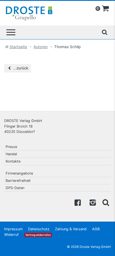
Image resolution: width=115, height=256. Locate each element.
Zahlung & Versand (71, 229)
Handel (11, 154)
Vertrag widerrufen (38, 234)
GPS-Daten (15, 188)
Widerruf (11, 234)
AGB (96, 229)
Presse (11, 147)
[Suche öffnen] (104, 32)
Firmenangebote (19, 173)
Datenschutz (38, 229)
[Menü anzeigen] (11, 32)
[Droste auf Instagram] (91, 202)
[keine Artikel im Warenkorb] (105, 8)
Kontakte (13, 161)
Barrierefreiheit (18, 181)
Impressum (13, 229)
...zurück (20, 68)
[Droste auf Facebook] (78, 202)
